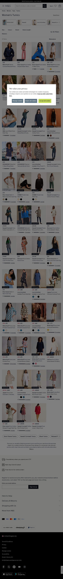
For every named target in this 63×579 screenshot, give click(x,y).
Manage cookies (17, 101)
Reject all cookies (31, 101)
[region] (31, 94)
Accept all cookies (44, 101)
